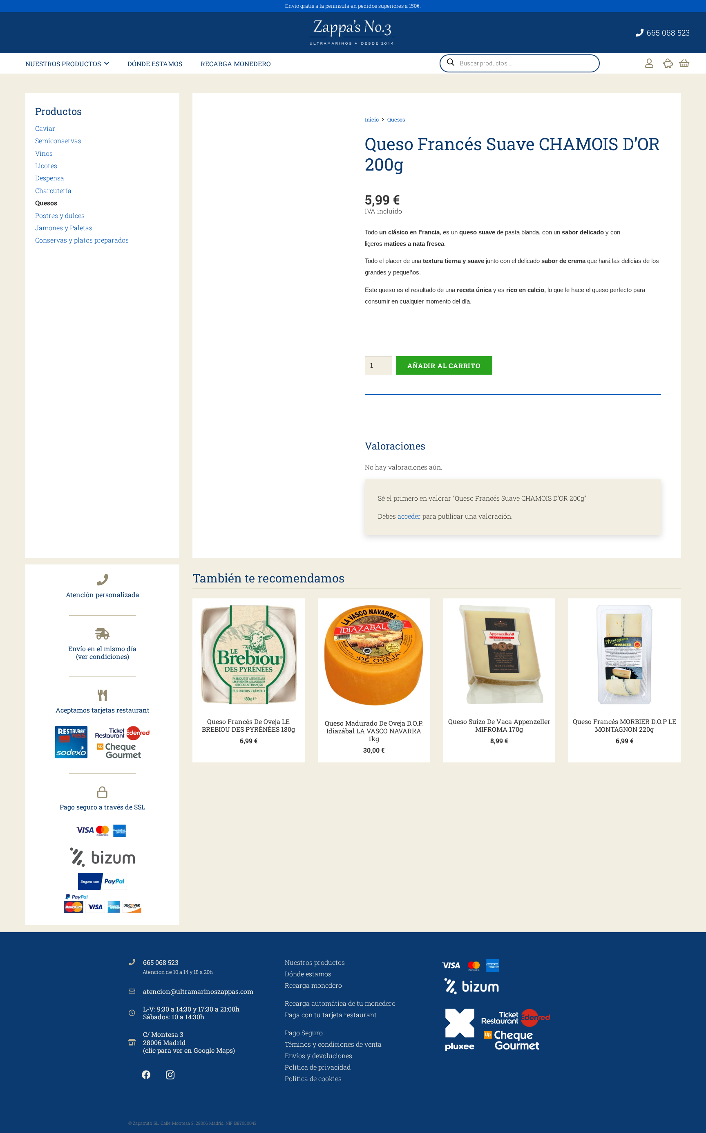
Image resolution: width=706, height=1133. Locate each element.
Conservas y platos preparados (82, 240)
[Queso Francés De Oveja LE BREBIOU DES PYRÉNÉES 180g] (248, 654)
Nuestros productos (315, 962)
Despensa (49, 177)
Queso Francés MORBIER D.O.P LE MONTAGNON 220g (624, 725)
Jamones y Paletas (63, 227)
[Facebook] (146, 1075)
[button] (106, 63)
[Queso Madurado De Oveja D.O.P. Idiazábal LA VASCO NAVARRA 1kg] (374, 655)
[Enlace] (649, 63)
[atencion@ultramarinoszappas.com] (135, 991)
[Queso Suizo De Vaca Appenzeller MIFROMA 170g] (499, 654)
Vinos (44, 153)
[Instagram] (170, 1075)
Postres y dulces (60, 215)
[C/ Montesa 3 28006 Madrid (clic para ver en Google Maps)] (135, 1042)
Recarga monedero (313, 985)
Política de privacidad (318, 1067)
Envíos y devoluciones (318, 1055)
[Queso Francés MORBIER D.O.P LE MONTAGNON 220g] (624, 654)
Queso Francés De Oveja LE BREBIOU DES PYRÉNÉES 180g (248, 725)
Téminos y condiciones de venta (333, 1044)
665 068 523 (161, 962)
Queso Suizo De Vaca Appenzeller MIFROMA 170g (499, 725)
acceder (409, 516)
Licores (46, 165)
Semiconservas (58, 140)
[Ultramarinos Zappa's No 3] (353, 32)
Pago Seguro (304, 1032)
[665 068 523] (135, 962)
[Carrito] (684, 63)
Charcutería (53, 190)
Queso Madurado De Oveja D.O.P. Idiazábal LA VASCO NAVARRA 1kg (374, 731)
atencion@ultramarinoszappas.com (198, 991)
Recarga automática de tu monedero (340, 1003)
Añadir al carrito (443, 365)
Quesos (46, 202)
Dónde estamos (308, 973)
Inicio (372, 119)
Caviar (45, 128)
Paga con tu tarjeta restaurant (331, 1014)
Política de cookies (313, 1078)
